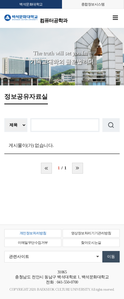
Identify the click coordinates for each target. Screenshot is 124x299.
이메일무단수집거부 (33, 243)
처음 (46, 168)
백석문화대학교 (31, 4)
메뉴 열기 (115, 18)
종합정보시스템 (93, 4)
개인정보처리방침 (33, 233)
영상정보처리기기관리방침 (91, 233)
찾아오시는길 (91, 243)
